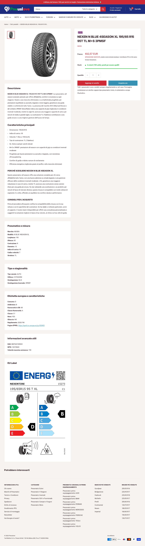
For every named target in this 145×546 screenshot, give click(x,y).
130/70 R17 (126, 518)
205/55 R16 (126, 488)
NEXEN (79, 46)
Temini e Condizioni (11, 495)
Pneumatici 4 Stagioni (38, 492)
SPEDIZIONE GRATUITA (92, 57)
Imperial (97, 512)
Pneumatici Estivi (37, 488)
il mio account (115, 10)
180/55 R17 (126, 508)
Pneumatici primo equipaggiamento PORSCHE (73, 514)
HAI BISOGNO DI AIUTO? (108, 17)
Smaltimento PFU (10, 508)
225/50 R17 (126, 498)
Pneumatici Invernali (38, 495)
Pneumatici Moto (37, 505)
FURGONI (49, 17)
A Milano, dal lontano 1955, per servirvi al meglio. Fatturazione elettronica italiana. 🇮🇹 (72, 2)
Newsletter (8, 515)
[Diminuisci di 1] (87, 75)
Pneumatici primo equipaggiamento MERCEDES (73, 509)
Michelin (98, 498)
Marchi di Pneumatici (11, 492)
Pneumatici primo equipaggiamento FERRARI (72, 503)
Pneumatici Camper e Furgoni (41, 502)
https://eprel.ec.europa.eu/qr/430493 (31, 325)
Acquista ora (122, 83)
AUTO (6, 17)
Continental (99, 505)
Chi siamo (7, 488)
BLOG (91, 17)
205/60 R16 (126, 502)
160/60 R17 (126, 512)
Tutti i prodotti (14, 24)
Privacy (6, 498)
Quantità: (80, 75)
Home (6, 24)
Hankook (98, 495)
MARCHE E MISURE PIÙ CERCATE (71, 17)
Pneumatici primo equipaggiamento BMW (71, 497)
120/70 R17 (126, 505)
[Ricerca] (103, 9)
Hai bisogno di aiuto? (11, 518)
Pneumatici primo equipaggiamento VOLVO (72, 525)
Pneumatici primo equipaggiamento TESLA (71, 520)
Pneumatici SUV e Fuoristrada (41, 498)
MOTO (16, 17)
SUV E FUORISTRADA (32, 17)
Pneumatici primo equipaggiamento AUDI (71, 492)
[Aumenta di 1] (98, 75)
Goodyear (98, 488)
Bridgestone (99, 492)
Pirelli (97, 502)
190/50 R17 (126, 515)
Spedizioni (8, 502)
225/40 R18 (126, 495)
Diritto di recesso (10, 505)
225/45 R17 (126, 492)
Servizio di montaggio (12, 512)
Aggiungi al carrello (92, 83)
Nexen (97, 508)
